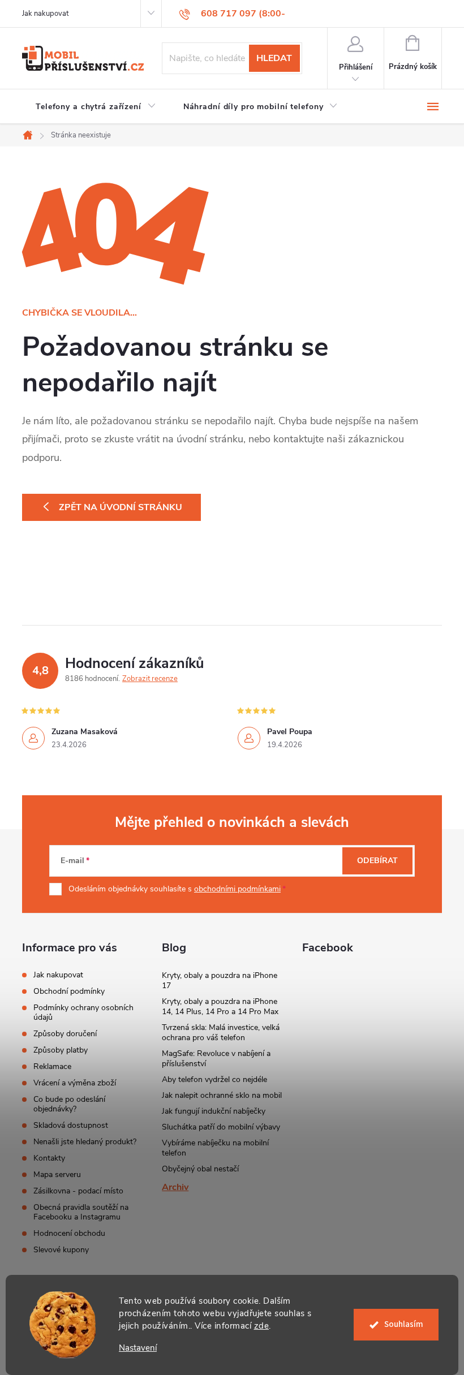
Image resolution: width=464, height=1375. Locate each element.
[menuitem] (96, 106)
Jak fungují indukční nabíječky (213, 1111)
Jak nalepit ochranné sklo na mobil (222, 1095)
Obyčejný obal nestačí (200, 1168)
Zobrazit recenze (150, 679)
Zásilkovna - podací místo (78, 1191)
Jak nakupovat (45, 13)
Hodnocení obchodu (69, 1233)
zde (261, 1325)
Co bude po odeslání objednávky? (69, 1104)
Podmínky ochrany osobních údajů (83, 1012)
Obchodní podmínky (69, 991)
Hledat (274, 58)
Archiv (175, 1187)
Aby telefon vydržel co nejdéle (214, 1079)
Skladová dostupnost (70, 1125)
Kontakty (49, 1158)
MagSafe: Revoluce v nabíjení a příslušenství (216, 1058)
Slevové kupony (61, 1249)
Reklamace (52, 1066)
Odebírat (377, 860)
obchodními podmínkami (237, 888)
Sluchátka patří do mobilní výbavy (221, 1127)
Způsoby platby (60, 1050)
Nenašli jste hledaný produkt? (84, 1141)
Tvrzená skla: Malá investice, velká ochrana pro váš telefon (221, 1032)
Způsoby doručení (65, 1033)
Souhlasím (403, 1324)
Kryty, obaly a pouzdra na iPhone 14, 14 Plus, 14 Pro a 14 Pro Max (220, 1006)
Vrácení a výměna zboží (74, 1082)
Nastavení (138, 1348)
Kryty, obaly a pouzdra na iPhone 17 (219, 980)
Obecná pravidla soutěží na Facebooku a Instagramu (80, 1212)
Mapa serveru (57, 1174)
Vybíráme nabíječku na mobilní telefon (215, 1147)
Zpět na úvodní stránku (120, 507)
